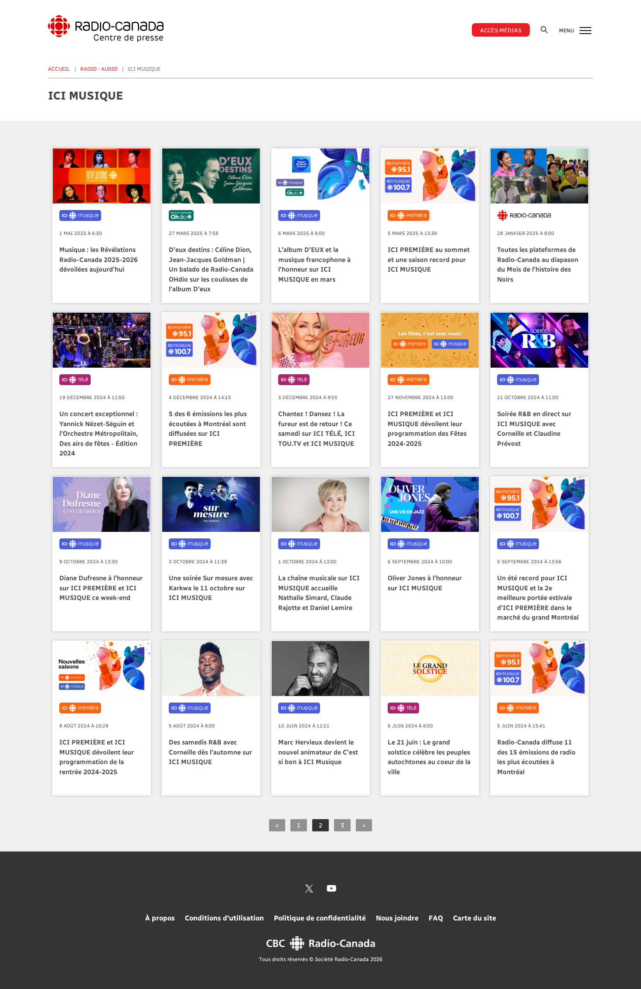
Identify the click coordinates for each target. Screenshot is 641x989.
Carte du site (474, 917)
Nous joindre (397, 917)
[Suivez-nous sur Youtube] (331, 888)
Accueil (59, 68)
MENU (567, 30)
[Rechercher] (544, 29)
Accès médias (501, 30)
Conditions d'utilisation (224, 917)
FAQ (436, 917)
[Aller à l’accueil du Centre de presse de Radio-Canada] (106, 28)
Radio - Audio (99, 68)
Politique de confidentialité (320, 917)
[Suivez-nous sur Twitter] (309, 888)
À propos (160, 917)
